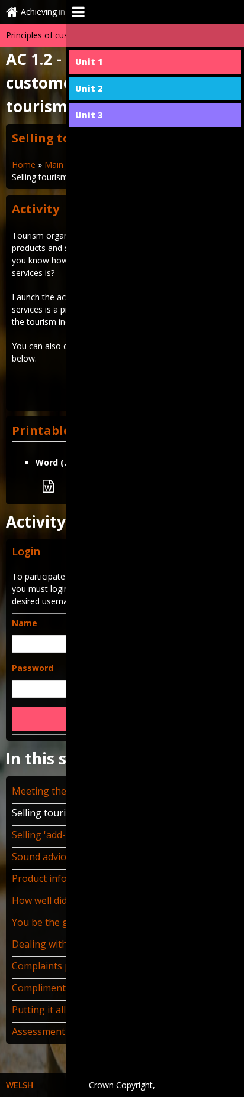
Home (24, 164)
